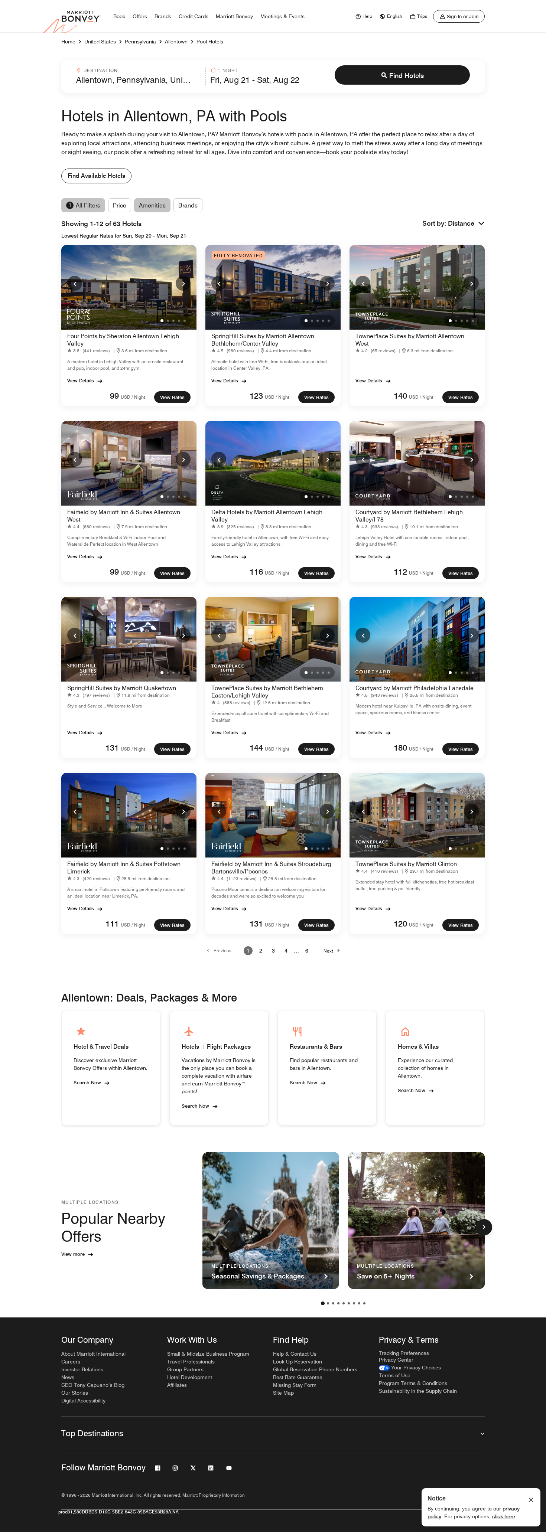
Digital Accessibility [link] (83, 1401)
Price (119, 205)
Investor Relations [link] (82, 1369)
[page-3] (333, 1303)
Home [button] (68, 42)
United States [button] (100, 42)
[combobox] (138, 76)
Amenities (152, 205)
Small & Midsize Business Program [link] (208, 1354)
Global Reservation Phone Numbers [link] (315, 1369)
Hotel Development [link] (189, 1377)
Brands (188, 205)
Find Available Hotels (96, 175)
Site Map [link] (283, 1393)
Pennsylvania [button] (140, 42)
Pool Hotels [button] (209, 42)
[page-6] (349, 1303)
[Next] (183, 283)
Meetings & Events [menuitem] (282, 16)
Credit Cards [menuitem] (193, 16)
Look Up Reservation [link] (297, 1362)
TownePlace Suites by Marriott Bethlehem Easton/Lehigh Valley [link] (267, 692)
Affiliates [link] (177, 1385)
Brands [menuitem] (163, 16)
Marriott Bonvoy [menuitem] (234, 16)
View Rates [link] (172, 397)
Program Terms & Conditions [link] (413, 1383)
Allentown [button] (176, 42)
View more (73, 1254)
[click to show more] (484, 1227)
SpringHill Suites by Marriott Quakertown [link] (121, 688)
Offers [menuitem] (140, 16)
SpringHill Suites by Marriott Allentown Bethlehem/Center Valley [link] (262, 340)
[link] (363, 16)
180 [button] (400, 747)
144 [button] (256, 747)
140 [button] (400, 396)
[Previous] (74, 283)
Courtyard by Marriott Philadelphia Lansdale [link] (414, 688)
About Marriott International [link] (93, 1354)
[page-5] (343, 1303)
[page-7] (354, 1303)
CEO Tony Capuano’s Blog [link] (92, 1385)
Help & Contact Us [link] (294, 1354)
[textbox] (138, 80)
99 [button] (114, 396)
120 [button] (400, 923)
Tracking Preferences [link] (404, 1353)
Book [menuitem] (119, 16)
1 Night (228, 70)
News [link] (67, 1377)
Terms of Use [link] (394, 1375)
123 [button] (256, 396)
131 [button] (112, 747)
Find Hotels (406, 75)
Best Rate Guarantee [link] (297, 1377)
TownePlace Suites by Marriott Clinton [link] (406, 864)
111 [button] (112, 923)
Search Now (87, 1082)
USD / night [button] (133, 397)
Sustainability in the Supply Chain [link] (418, 1391)
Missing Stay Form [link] (294, 1385)
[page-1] (323, 1303)
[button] (466, 223)
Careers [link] (70, 1362)
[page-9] (364, 1303)
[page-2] (328, 1303)
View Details (80, 380)
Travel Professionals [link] (191, 1362)
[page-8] (359, 1303)
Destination (101, 70)
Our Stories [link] (74, 1393)
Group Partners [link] (185, 1369)
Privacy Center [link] (396, 1360)
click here (503, 1516)
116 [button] (256, 571)
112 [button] (400, 571)
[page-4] (338, 1303)
